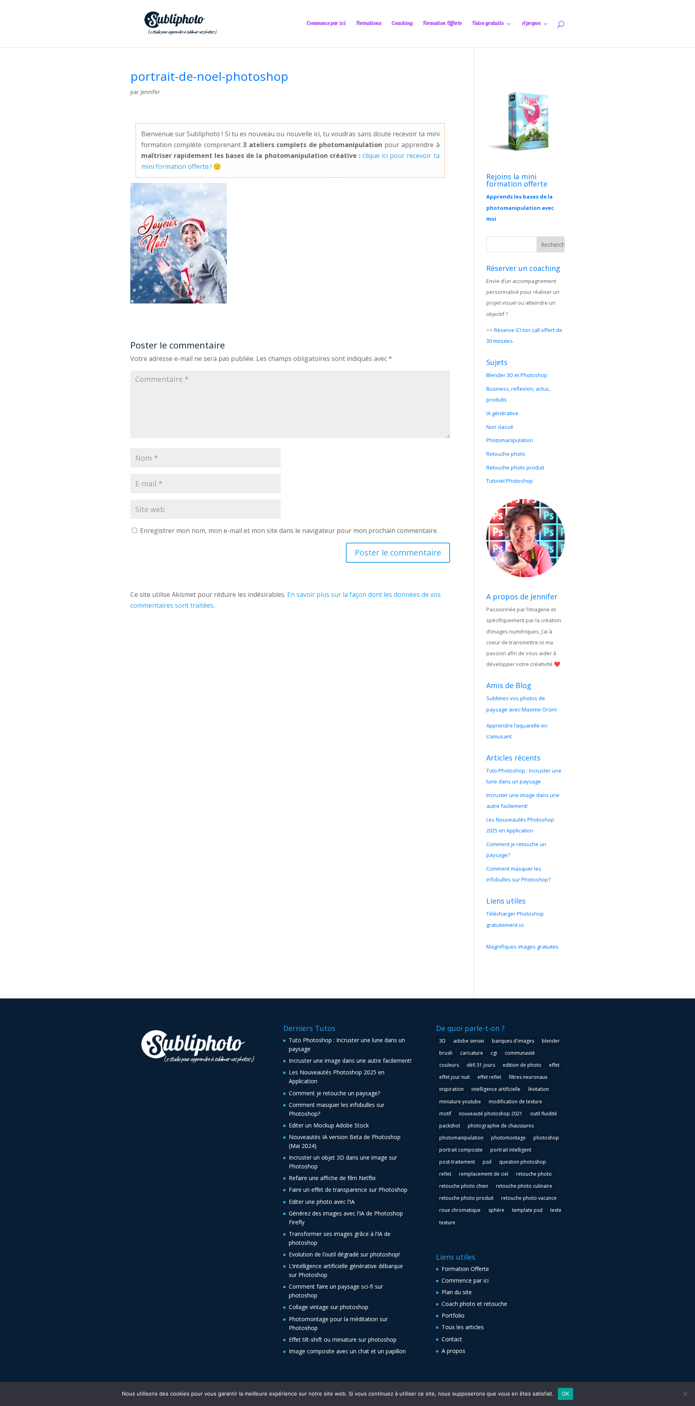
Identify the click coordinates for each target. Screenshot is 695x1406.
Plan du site (457, 1292)
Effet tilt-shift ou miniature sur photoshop (343, 1339)
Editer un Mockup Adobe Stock (329, 1125)
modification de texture (515, 1101)
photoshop (546, 1137)
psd (487, 1161)
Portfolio (453, 1315)
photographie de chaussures (501, 1125)
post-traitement (457, 1161)
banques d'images (513, 1040)
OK (566, 1393)
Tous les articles (463, 1327)
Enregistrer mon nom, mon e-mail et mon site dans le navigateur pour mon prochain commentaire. (289, 530)
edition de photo (522, 1065)
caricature (471, 1052)
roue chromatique (460, 1210)
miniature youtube (460, 1101)
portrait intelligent (510, 1149)
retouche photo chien (463, 1186)
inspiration (451, 1089)
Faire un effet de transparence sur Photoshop (348, 1189)
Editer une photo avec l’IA (322, 1201)
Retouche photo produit (515, 467)
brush (445, 1052)
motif (445, 1113)
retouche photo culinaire (524, 1186)
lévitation (538, 1089)
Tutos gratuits (488, 24)
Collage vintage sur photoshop (328, 1307)
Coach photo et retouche (474, 1304)
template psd (527, 1210)
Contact (452, 1339)
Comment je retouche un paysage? (334, 1093)
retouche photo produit (466, 1198)
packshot (449, 1125)
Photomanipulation (509, 440)
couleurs (449, 1065)
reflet (445, 1173)
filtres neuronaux (528, 1077)
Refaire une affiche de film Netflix (332, 1178)
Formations (368, 24)
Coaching (402, 24)
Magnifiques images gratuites (522, 946)
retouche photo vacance (529, 1198)
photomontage (508, 1137)
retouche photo (534, 1173)
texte (555, 1210)
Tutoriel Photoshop (509, 480)
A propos (531, 24)
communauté (520, 1052)
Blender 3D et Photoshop (516, 375)
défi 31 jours (481, 1065)
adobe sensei (468, 1040)
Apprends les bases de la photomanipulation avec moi (520, 207)
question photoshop (522, 1161)
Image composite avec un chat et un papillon (347, 1351)
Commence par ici (326, 24)
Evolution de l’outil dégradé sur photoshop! (344, 1254)
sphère (496, 1210)
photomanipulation (461, 1137)
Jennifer (150, 92)
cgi (494, 1052)
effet (554, 1065)
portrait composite (461, 1149)
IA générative (502, 413)
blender (551, 1040)
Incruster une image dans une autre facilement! (350, 1060)
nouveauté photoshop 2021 (490, 1113)
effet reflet (489, 1077)
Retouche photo (505, 453)
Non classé (499, 426)
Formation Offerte (442, 24)
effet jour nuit (454, 1077)
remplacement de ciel (483, 1173)
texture (447, 1222)
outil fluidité (543, 1113)
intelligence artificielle (495, 1089)
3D (442, 1040)
